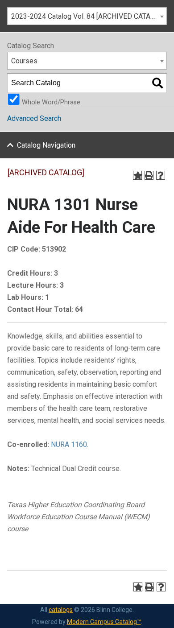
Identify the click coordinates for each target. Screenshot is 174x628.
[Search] (157, 83)
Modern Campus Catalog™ (104, 621)
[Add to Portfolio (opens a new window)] (137, 175)
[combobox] (87, 16)
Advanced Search (34, 118)
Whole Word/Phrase (51, 102)
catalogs (61, 609)
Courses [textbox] (24, 61)
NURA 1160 (69, 444)
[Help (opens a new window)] (160, 175)
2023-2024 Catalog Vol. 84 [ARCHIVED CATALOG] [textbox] (88, 16)
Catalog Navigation (46, 145)
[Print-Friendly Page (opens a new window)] (149, 175)
